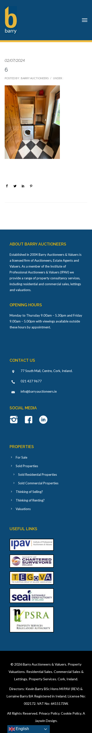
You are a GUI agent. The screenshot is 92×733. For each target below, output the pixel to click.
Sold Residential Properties (37, 474)
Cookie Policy (71, 713)
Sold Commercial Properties (38, 483)
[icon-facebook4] (29, 420)
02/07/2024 (15, 60)
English (22, 729)
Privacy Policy (49, 713)
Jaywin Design (46, 721)
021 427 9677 (31, 381)
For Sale (21, 457)
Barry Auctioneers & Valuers (44, 664)
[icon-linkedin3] (43, 420)
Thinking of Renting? (30, 500)
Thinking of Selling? (29, 492)
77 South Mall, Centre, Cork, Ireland (46, 371)
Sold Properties (27, 466)
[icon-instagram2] (15, 420)
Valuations (23, 509)
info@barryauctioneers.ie (39, 391)
